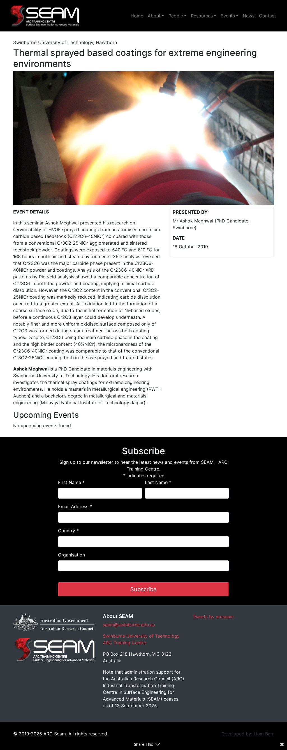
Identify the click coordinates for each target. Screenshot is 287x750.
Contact (267, 16)
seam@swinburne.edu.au (129, 625)
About (154, 16)
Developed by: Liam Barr (247, 734)
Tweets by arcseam (213, 616)
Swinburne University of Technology (141, 636)
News (248, 16)
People (175, 16)
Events (228, 16)
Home (137, 16)
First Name (71, 482)
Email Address (75, 506)
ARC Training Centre (124, 643)
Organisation (71, 555)
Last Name (158, 482)
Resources (202, 16)
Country (68, 530)
